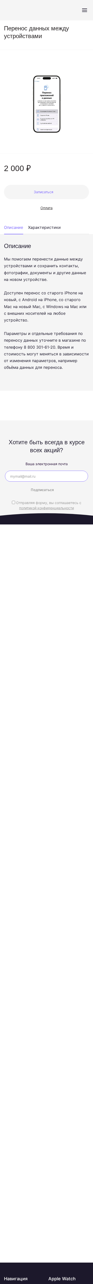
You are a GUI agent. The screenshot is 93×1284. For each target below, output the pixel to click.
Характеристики (44, 227)
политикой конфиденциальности (46, 508)
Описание (13, 227)
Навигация (16, 1278)
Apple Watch (62, 1278)
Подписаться (42, 490)
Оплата (46, 208)
